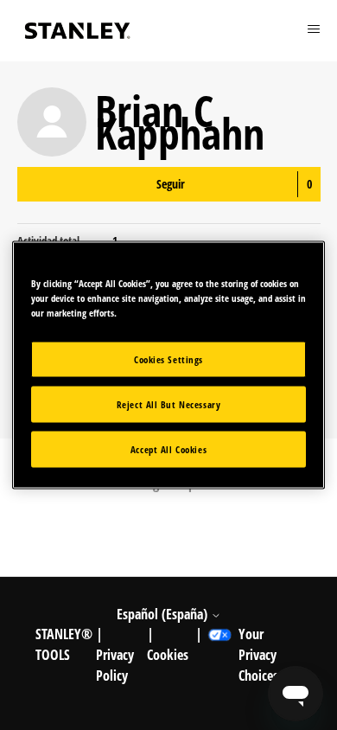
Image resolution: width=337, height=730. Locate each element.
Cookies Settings (168, 359)
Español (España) (164, 614)
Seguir (170, 184)
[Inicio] (77, 31)
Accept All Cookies (168, 449)
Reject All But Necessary (169, 404)
